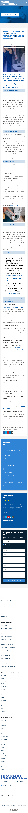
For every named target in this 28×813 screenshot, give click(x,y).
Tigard (2, 733)
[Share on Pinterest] (8, 432)
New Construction (9, 455)
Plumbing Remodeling (10, 458)
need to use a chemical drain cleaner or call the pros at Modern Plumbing (13, 350)
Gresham (3, 722)
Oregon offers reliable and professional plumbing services (14, 278)
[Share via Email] (12, 432)
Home (2, 597)
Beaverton (3, 728)
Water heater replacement (11, 485)
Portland (3, 720)
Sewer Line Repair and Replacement (13, 482)
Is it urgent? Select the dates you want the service (13, 538)
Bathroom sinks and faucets (11, 469)
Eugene (3, 769)
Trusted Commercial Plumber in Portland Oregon (13, 604)
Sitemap (3, 613)
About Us (3, 607)
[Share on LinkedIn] (10, 432)
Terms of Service (17, 807)
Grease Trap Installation (10, 475)
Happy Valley (4, 753)
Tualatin (3, 744)
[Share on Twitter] (6, 432)
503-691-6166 (13, 293)
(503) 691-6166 (7, 786)
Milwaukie (3, 755)
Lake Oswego (4, 736)
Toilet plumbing (8, 462)
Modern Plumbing (14, 205)
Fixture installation (9, 465)
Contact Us (4, 616)
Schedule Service (10, 14)
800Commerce (14, 806)
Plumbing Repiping (9, 479)
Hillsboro (3, 725)
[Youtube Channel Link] (15, 810)
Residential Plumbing (10, 447)
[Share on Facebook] (4, 432)
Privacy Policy (10, 807)
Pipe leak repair (8, 472)
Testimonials (4, 610)
